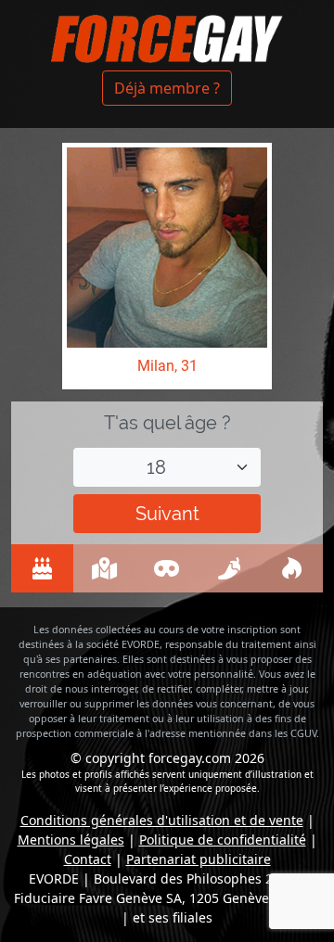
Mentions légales (71, 839)
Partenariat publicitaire (198, 859)
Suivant (167, 514)
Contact (87, 859)
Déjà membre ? (167, 88)
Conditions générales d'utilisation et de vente (161, 820)
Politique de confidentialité (222, 839)
